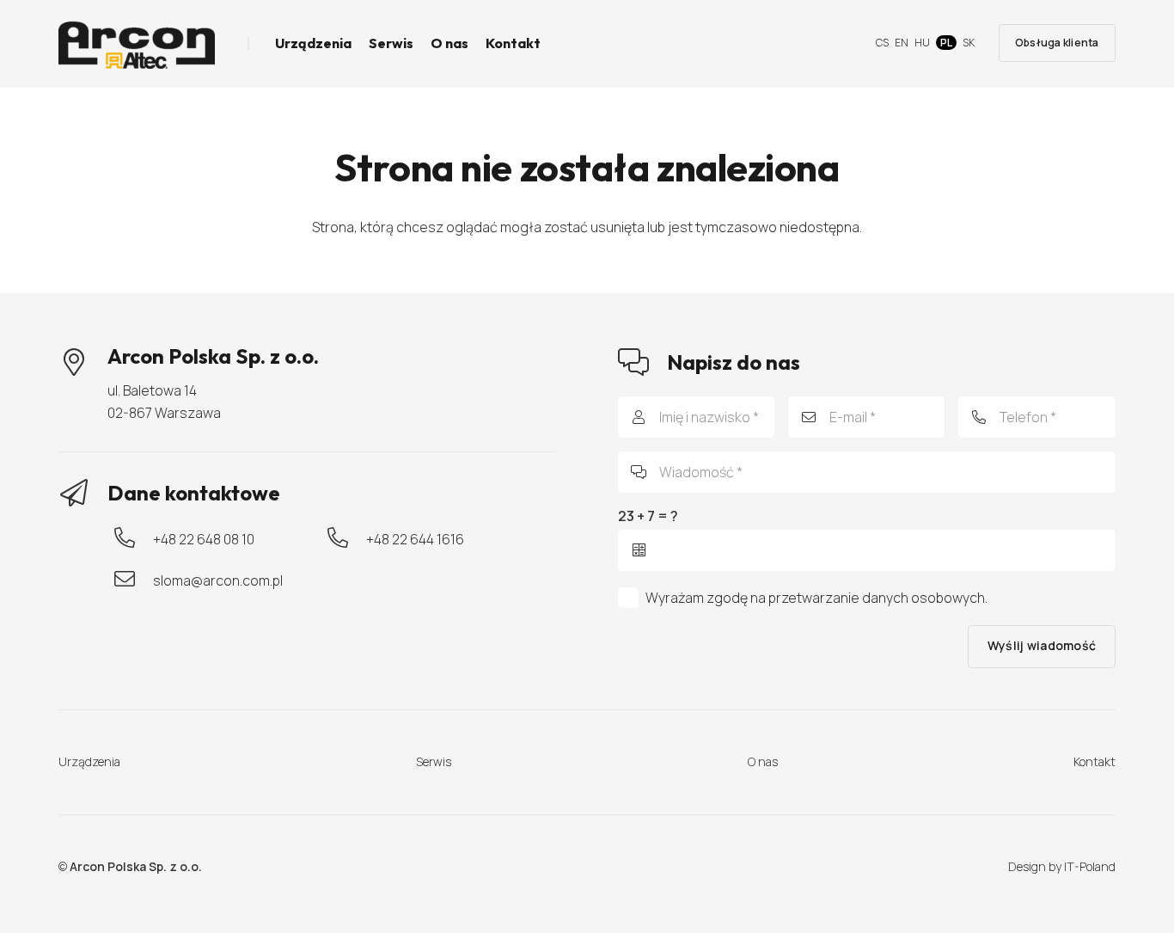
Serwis (433, 761)
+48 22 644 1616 (415, 539)
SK (969, 42)
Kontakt (1094, 761)
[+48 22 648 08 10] (133, 539)
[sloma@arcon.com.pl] (133, 580)
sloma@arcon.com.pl (218, 580)
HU (922, 42)
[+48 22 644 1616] (346, 539)
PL (946, 42)
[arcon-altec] (136, 43)
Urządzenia (89, 761)
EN (901, 42)
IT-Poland (1090, 866)
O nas (763, 761)
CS (882, 42)
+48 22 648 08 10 (203, 539)
